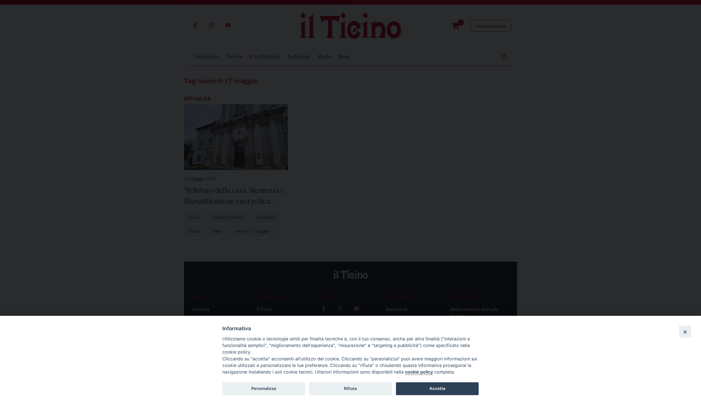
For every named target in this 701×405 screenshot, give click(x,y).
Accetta (437, 388)
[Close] (685, 332)
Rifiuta (350, 388)
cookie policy (419, 372)
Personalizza (263, 388)
